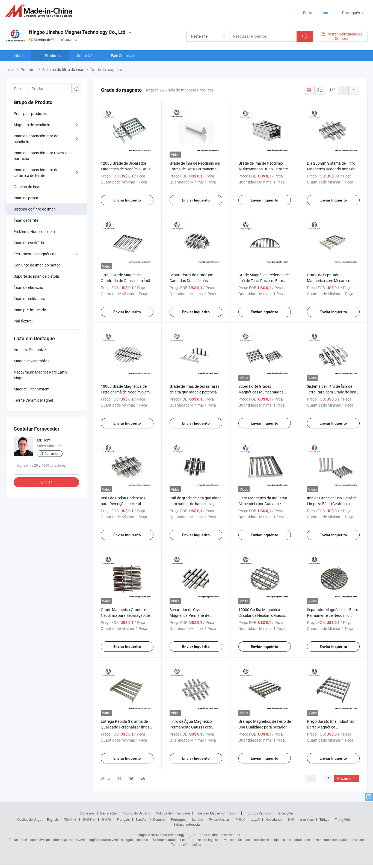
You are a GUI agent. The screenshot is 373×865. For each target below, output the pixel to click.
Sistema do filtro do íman (35, 209)
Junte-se (328, 12)
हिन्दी (291, 819)
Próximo (344, 778)
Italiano (197, 819)
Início (18, 55)
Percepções (285, 813)
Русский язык (219, 819)
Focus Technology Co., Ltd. (177, 835)
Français (123, 819)
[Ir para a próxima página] (354, 90)
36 (131, 778)
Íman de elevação (28, 287)
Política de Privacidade (173, 813)
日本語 (106, 819)
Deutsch (159, 819)
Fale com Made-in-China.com (217, 813)
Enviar (46, 482)
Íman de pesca (26, 197)
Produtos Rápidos (257, 813)
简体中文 (70, 819)
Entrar (308, 12)
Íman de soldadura (29, 298)
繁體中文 (89, 819)
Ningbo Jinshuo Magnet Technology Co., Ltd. (78, 32)
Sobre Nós (85, 55)
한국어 (240, 819)
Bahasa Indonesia (186, 824)
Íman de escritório (29, 242)
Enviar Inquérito (127, 200)
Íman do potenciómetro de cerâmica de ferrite (36, 172)
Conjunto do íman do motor (37, 265)
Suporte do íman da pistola (36, 276)
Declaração (108, 813)
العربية (255, 819)
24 (119, 779)
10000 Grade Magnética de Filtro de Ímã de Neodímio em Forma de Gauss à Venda (125, 392)
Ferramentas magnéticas (35, 253)
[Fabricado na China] (40, 10)
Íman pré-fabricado (30, 309)
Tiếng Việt (342, 819)
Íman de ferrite (26, 220)
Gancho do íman (28, 186)
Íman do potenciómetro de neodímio (36, 138)
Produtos (53, 55)
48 (143, 778)
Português (178, 819)
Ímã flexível (23, 321)
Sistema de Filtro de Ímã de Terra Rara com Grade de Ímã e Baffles (333, 392)
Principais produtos (30, 113)
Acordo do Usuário (136, 813)
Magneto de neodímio (32, 124)
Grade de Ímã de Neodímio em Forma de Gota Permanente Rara (195, 169)
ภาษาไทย (307, 819)
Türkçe (324, 819)
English (52, 819)
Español (141, 819)
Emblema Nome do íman (34, 231)
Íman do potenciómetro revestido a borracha (43, 155)
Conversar (52, 453)
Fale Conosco (122, 55)
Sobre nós (87, 813)
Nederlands (273, 819)
